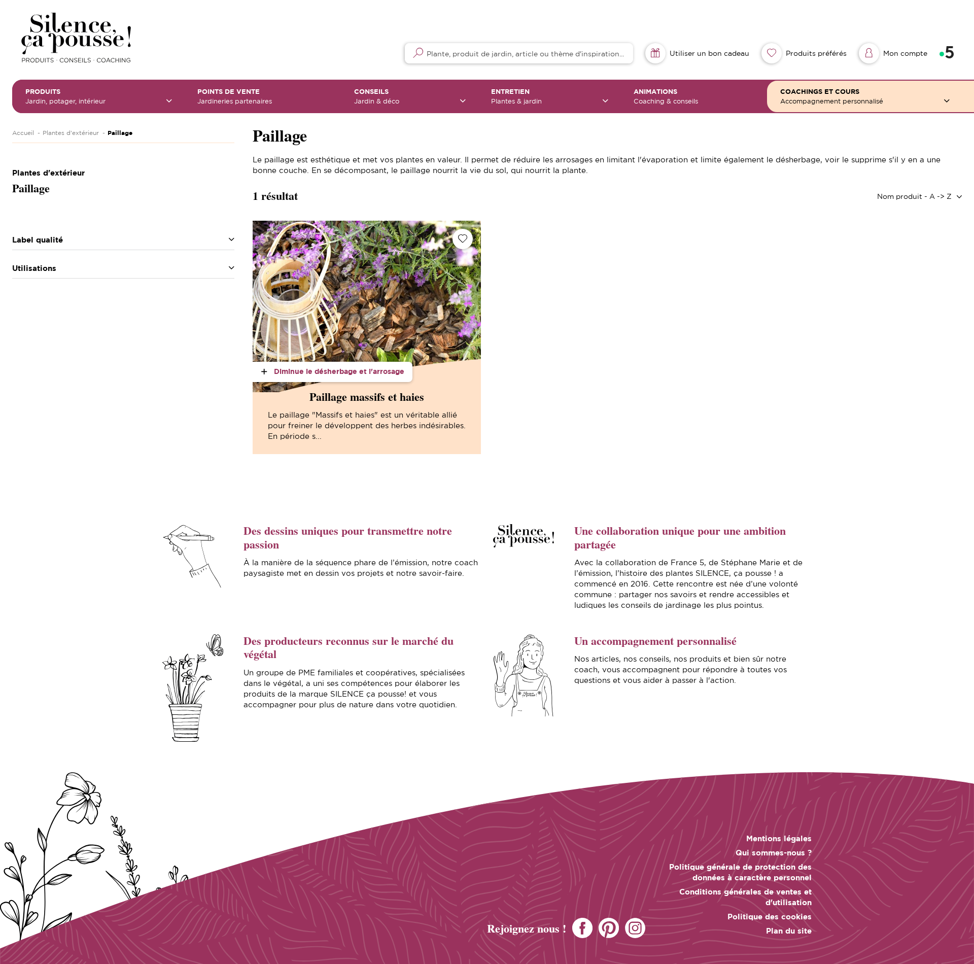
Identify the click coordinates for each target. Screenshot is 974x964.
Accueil (23, 132)
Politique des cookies (769, 916)
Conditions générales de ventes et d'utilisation (745, 897)
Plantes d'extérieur (71, 132)
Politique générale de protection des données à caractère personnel (740, 872)
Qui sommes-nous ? (774, 852)
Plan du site (789, 930)
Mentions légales (779, 838)
